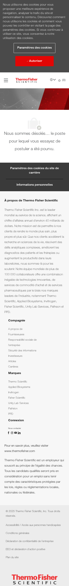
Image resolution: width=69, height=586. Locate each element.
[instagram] (12, 433)
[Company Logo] (26, 80)
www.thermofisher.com (19, 451)
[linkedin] (19, 433)
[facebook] (9, 433)
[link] (15, 329)
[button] (34, 48)
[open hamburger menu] (6, 80)
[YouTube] (16, 433)
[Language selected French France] (53, 79)
